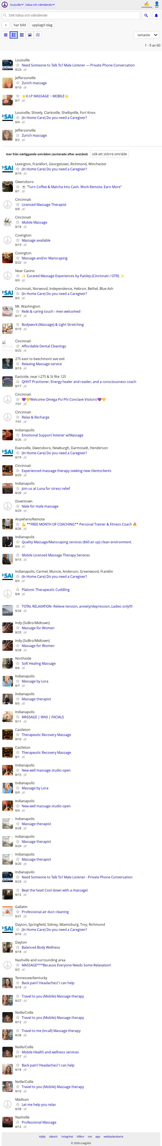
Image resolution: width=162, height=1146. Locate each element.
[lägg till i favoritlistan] (17, 64)
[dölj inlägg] (25, 70)
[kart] (38, 35)
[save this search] (156, 15)
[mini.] (14, 35)
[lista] (6, 35)
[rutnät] (22, 35)
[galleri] (30, 35)
